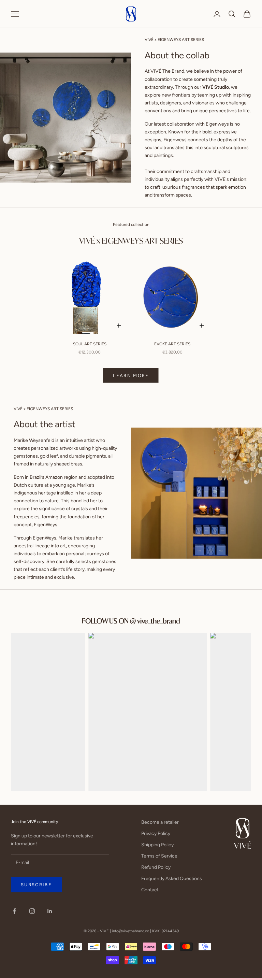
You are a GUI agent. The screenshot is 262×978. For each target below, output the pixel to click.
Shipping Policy (157, 845)
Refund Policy (156, 867)
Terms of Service (159, 856)
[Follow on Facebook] (14, 911)
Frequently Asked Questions (171, 878)
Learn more (131, 375)
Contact (150, 890)
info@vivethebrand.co (130, 931)
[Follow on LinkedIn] (49, 911)
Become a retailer (160, 822)
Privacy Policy (155, 833)
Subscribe (36, 884)
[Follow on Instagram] (32, 911)
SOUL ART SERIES (89, 344)
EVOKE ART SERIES (172, 344)
